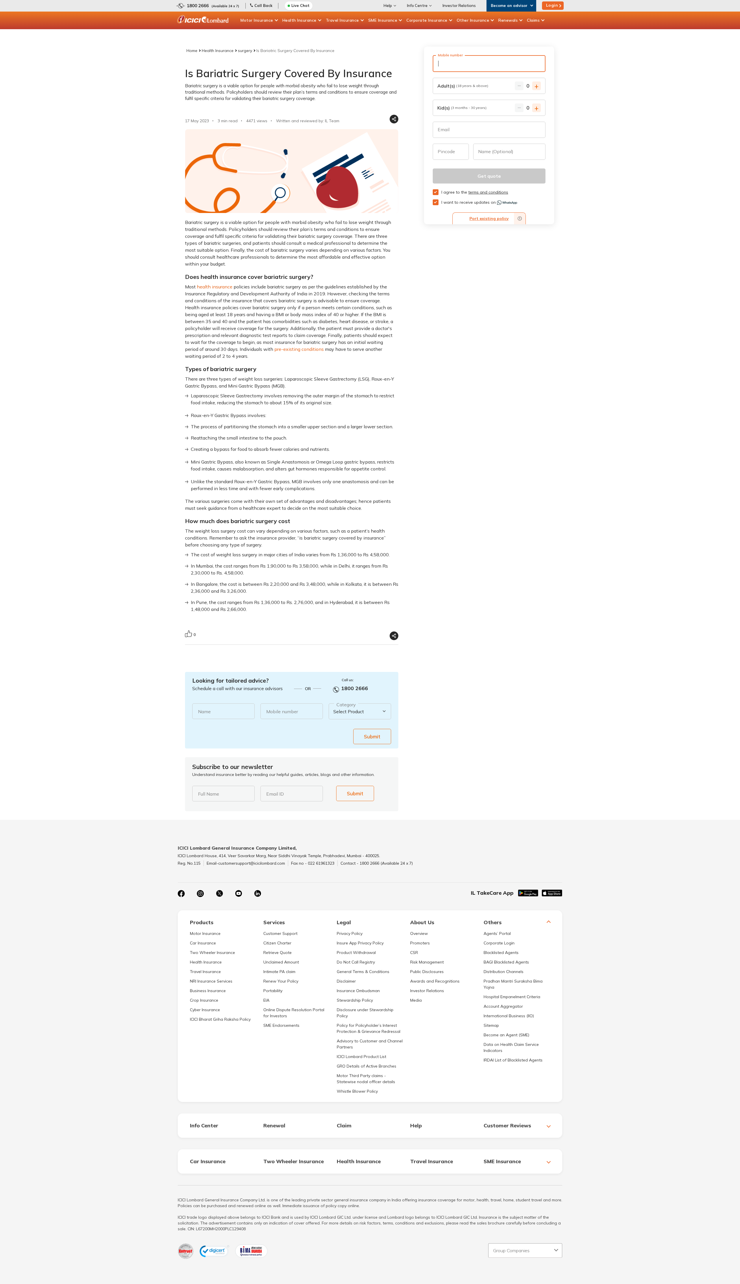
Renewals (508, 20)
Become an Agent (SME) (506, 1034)
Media (416, 1000)
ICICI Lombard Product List (361, 1056)
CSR (414, 952)
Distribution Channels (503, 971)
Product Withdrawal (356, 952)
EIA (266, 1000)
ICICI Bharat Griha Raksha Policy (220, 1019)
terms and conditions (488, 192)
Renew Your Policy (280, 981)
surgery (245, 50)
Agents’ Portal (497, 933)
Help (388, 5)
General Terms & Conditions (363, 971)
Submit (372, 736)
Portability (272, 990)
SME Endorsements (281, 1025)
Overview (419, 933)
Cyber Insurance (205, 1009)
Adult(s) (462, 86)
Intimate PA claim (279, 971)
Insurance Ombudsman (358, 990)
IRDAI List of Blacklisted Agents (513, 1060)
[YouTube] (238, 893)
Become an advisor (509, 5)
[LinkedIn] (257, 893)
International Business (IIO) (509, 1015)
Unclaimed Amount (281, 962)
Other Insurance (473, 20)
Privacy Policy (349, 933)
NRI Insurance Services (211, 981)
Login (552, 5)
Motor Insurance (256, 20)
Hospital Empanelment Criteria (512, 996)
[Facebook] (181, 893)
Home (191, 50)
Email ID (275, 794)
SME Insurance (382, 20)
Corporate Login (499, 943)
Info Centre (417, 5)
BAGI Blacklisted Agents (506, 962)
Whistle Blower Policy (357, 1091)
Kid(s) (461, 108)
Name (204, 711)
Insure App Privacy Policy (360, 943)
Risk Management (427, 962)
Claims (533, 20)
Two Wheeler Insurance (212, 952)
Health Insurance (299, 20)
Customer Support (280, 933)
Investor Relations (459, 5)
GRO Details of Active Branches (366, 1066)
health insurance (214, 287)
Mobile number (282, 711)
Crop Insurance (204, 1000)
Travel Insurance (342, 20)
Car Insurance (203, 943)
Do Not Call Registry (356, 962)
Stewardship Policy (355, 1000)
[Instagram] (200, 893)
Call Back (263, 5)
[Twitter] (219, 893)
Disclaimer (346, 981)
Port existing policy (489, 218)
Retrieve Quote (277, 952)
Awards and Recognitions (435, 981)
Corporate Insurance (426, 20)
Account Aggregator (503, 1006)
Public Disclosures (427, 971)
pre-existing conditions (299, 349)
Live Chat (300, 5)
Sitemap (491, 1025)
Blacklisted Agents (501, 952)
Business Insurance (208, 990)
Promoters (420, 943)
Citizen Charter (277, 943)
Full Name (208, 794)
